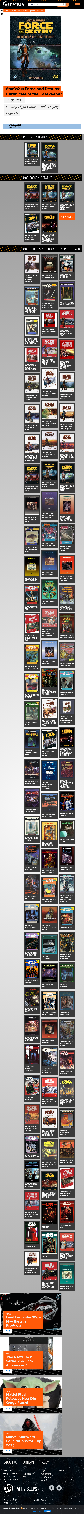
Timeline (20, 10)
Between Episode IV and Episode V (34, 10)
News (61, 1470)
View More (67, 216)
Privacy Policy (11, 1479)
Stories (14, 10)
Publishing (45, 1473)
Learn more (37, 1511)
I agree (47, 1511)
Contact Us (28, 1470)
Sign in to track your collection (15, 126)
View (8, 1331)
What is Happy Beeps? (11, 1472)
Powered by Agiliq (38, 1500)
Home (7, 10)
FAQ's (7, 1476)
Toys (42, 1470)
